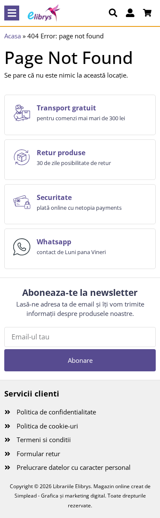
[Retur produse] (21, 157)
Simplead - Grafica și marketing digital (60, 495)
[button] (11, 13)
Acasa (12, 36)
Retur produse (61, 152)
